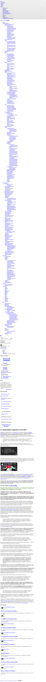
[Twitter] (18, 680)
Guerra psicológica (7, 461)
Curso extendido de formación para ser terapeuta (6, 372)
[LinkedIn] (19, 680)
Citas (3, 14)
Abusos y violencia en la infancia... (8, 670)
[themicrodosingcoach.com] (6, 424)
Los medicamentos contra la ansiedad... (9, 636)
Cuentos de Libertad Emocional (7, 13)
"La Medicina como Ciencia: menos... (9, 618)
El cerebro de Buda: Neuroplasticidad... (9, 662)
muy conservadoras (24, 602)
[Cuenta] (1, 344)
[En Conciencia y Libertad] (5, 406)
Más (3, 351)
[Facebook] (20, 680)
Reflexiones (4, 9)
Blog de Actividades (5, 10)
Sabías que (4, 8)
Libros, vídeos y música (6, 12)
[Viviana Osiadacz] (5, 401)
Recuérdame (2, 340)
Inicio (1, 1)
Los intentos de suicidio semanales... (8, 627)
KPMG (32, 599)
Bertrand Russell (9, 389)
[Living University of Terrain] (6, 419)
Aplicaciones (2, 3)
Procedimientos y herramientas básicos (8, 18)
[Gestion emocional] (4, 408)
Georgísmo (2, 435)
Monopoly (16, 432)
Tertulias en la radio (5, 11)
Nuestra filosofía (3, 2)
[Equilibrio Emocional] (4, 403)
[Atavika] (4, 413)
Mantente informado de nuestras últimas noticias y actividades (6, 377)
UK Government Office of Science (7, 600)
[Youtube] (7, 20)
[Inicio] (5, 20)
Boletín (4, 16)
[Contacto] (0, 335)
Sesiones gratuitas (5, 368)
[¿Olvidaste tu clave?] (11, 339)
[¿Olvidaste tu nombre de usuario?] (0, 338)
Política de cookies (5, 17)
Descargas (4, 15)
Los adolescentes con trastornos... (8, 644)
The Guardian (13, 485)
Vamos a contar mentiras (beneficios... (9, 611)
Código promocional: (6, 426)
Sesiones (5, 363)
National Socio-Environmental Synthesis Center (9, 509)
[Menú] (1, 20)
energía (11, 526)
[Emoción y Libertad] (4, 395)
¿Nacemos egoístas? (5, 653)
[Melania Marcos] (6, 399)
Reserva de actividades (6, 359)
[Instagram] (8, 20)
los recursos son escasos (23, 474)
